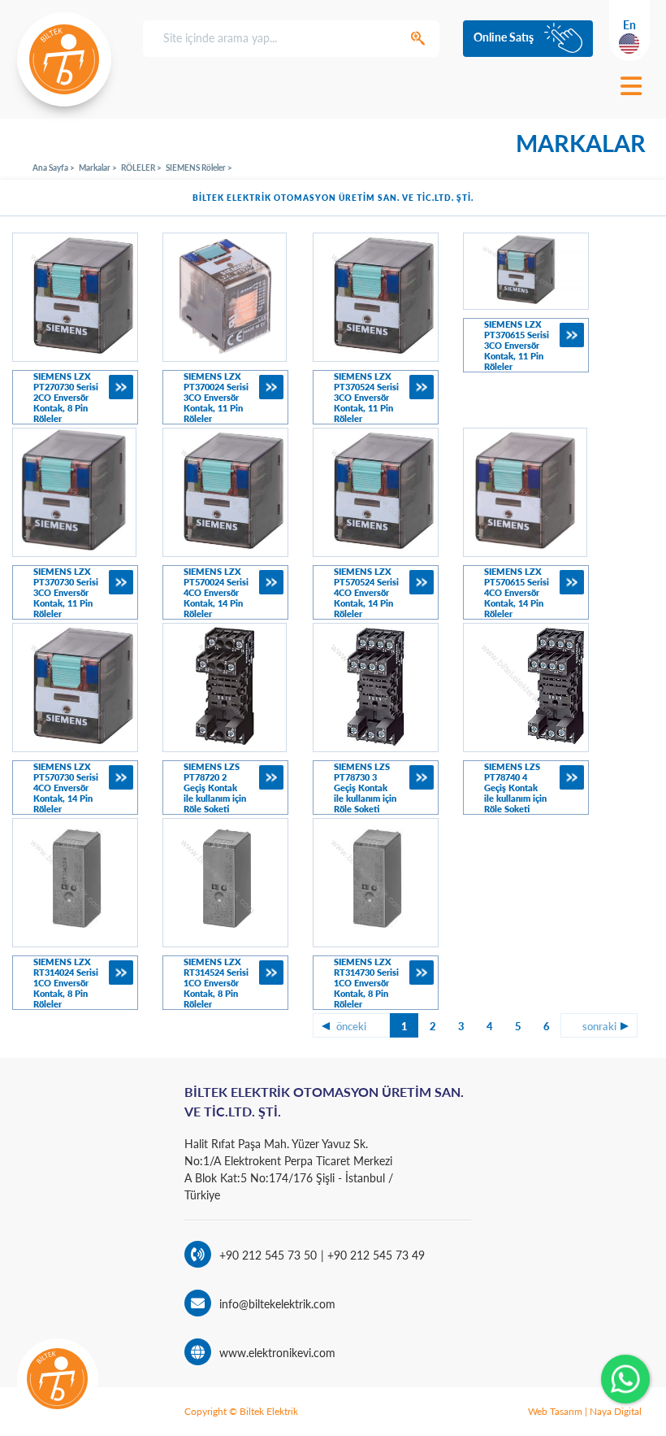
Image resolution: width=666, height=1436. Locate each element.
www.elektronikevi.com (277, 1353)
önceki (351, 1026)
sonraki (599, 1026)
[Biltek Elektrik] (64, 59)
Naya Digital (616, 1411)
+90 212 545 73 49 (374, 1255)
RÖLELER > (141, 167)
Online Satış (504, 37)
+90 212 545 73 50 (268, 1255)
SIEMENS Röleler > (199, 167)
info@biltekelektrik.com (277, 1304)
